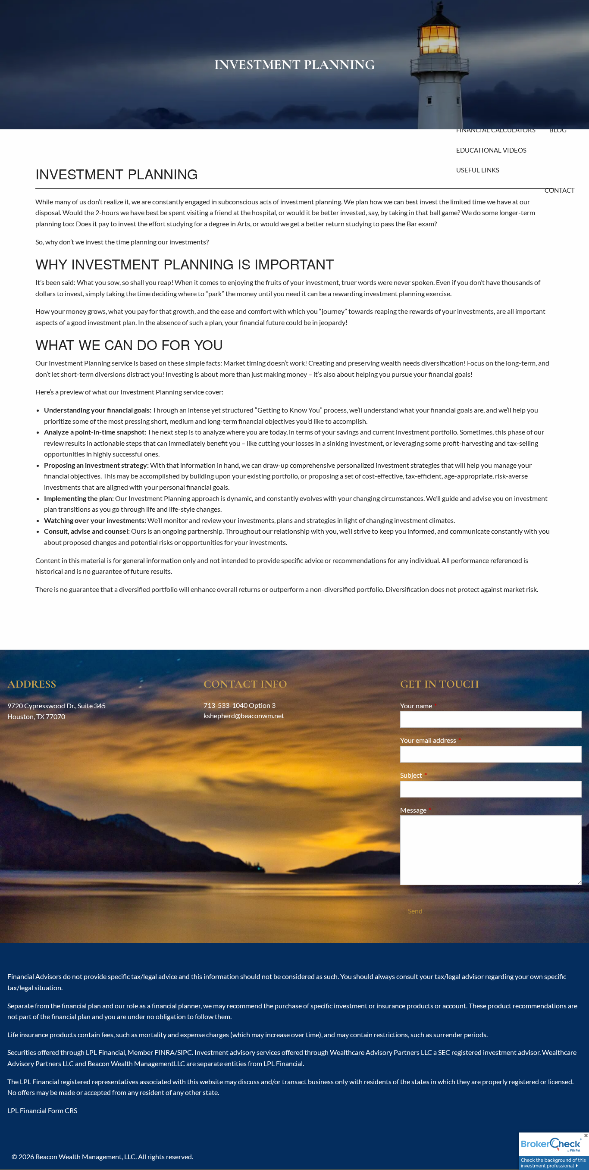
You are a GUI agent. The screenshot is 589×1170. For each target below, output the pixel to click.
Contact (560, 190)
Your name (447, 705)
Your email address (459, 740)
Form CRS (62, 1110)
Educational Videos (491, 150)
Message (444, 810)
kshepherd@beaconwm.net (244, 715)
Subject (442, 775)
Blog (558, 130)
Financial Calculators (496, 130)
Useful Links (477, 170)
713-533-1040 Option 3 (240, 705)
